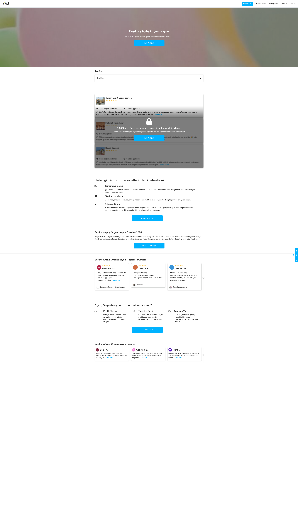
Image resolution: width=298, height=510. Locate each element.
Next (203, 278)
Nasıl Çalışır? (261, 4)
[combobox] (149, 78)
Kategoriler (273, 4)
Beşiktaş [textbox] (100, 78)
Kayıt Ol (284, 4)
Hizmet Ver (247, 4)
